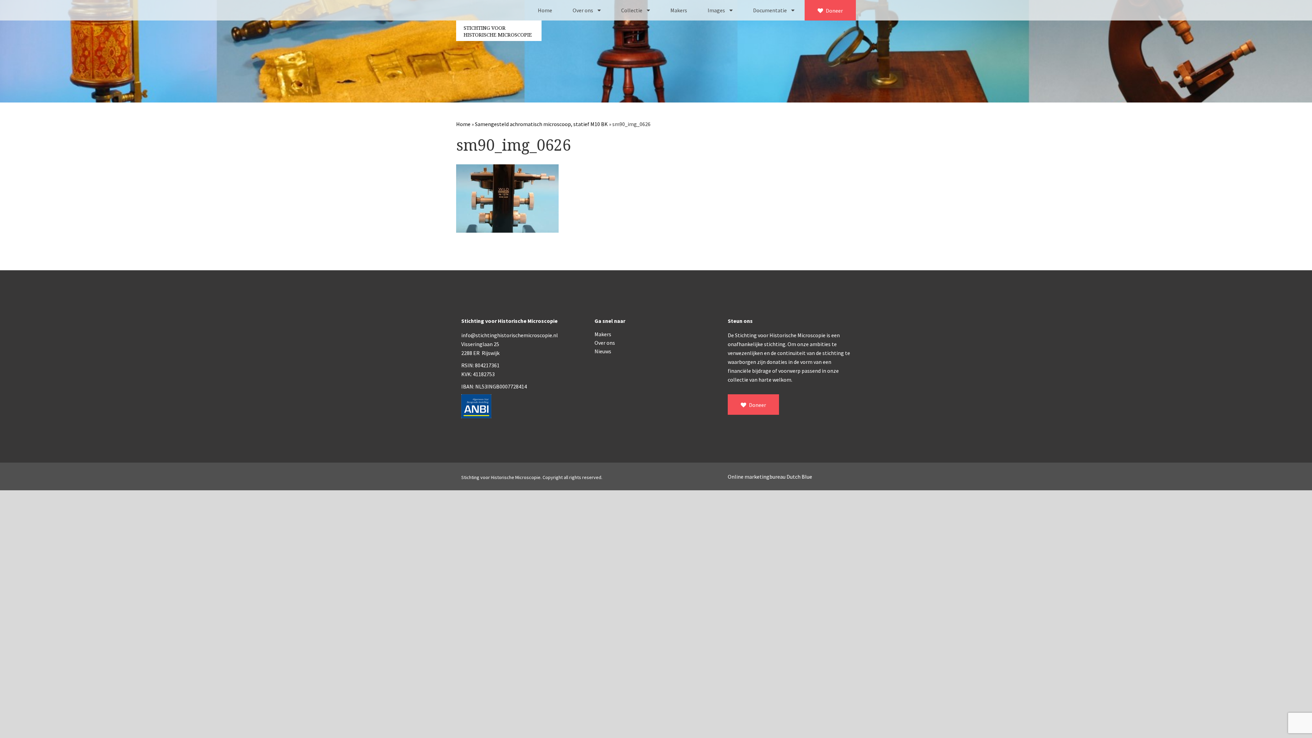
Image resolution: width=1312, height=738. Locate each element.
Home (545, 10)
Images (717, 10)
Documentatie (770, 10)
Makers (678, 10)
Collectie (632, 10)
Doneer (834, 10)
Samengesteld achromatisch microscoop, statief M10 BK (541, 124)
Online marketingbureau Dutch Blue (770, 476)
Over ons (583, 10)
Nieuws (602, 351)
